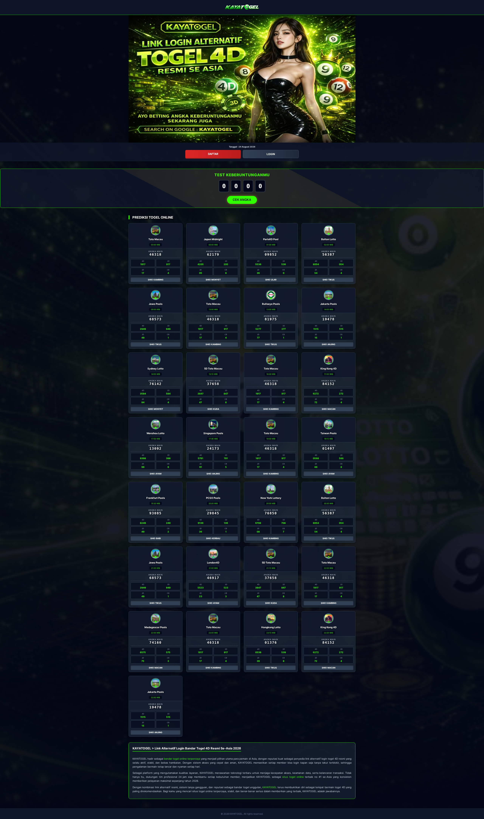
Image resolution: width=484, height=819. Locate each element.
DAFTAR (213, 153)
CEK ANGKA (242, 199)
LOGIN (271, 154)
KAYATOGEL (269, 787)
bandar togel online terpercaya (182, 758)
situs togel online (293, 776)
